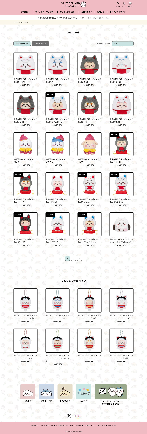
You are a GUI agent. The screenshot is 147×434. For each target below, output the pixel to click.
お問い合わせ (112, 425)
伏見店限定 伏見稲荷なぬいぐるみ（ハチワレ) (121, 200)
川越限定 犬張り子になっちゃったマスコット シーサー (89, 356)
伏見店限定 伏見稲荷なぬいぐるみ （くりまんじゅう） (89, 240)
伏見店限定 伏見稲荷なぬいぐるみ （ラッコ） (121, 160)
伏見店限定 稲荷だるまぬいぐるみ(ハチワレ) (57, 80)
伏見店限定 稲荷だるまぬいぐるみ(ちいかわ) (25, 80)
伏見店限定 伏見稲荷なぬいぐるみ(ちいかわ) (89, 200)
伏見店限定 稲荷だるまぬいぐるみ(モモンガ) (121, 80)
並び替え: (107, 44)
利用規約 (33, 425)
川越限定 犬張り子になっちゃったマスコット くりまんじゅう (57, 358)
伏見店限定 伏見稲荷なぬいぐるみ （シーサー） (25, 200)
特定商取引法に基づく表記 (64, 425)
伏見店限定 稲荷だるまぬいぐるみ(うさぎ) (89, 80)
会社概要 (78, 425)
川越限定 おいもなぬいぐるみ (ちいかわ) (25, 160)
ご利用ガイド (88, 425)
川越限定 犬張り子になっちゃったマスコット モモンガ (121, 316)
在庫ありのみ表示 (40, 44)
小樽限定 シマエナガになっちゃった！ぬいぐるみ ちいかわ (121, 240)
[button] (25, 12)
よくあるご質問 (100, 425)
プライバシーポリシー (46, 425)
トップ (16, 22)
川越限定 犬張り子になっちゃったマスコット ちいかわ (25, 316)
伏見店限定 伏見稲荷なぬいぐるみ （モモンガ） (57, 240)
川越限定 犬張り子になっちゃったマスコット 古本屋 (121, 356)
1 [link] (67, 258)
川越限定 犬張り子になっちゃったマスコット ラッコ (25, 356)
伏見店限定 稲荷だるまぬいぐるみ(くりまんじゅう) (57, 120)
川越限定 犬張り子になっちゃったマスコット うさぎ (89, 316)
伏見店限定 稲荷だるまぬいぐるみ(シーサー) (89, 120)
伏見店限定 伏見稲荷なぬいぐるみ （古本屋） (57, 200)
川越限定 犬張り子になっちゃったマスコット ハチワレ (57, 316)
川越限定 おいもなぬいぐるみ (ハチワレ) (57, 160)
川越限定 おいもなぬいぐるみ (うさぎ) (89, 160)
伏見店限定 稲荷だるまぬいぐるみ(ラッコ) (25, 120)
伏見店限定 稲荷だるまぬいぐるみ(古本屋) (121, 120)
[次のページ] (79, 258)
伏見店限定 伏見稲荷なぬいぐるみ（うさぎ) (25, 240)
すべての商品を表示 (22, 44)
